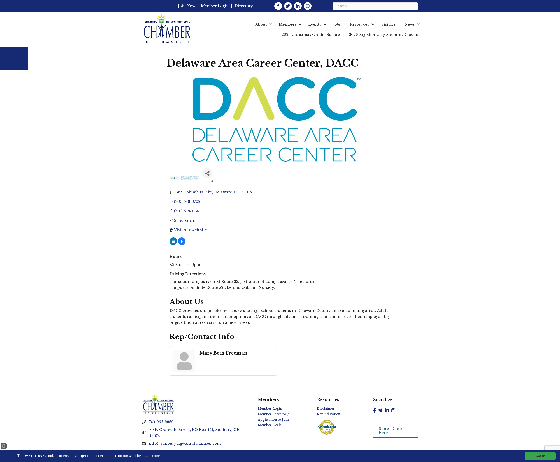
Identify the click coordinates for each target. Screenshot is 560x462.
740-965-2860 (161, 422)
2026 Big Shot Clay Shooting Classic (383, 34)
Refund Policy (328, 414)
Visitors (388, 24)
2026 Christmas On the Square (311, 34)
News (410, 24)
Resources (359, 24)
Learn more (151, 456)
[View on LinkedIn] (173, 244)
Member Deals (269, 425)
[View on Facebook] (182, 244)
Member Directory (273, 414)
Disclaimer (326, 409)
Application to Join (273, 420)
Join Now (186, 6)
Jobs (337, 24)
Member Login (215, 6)
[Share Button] (207, 173)
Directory (243, 6)
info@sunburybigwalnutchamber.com (185, 443)
